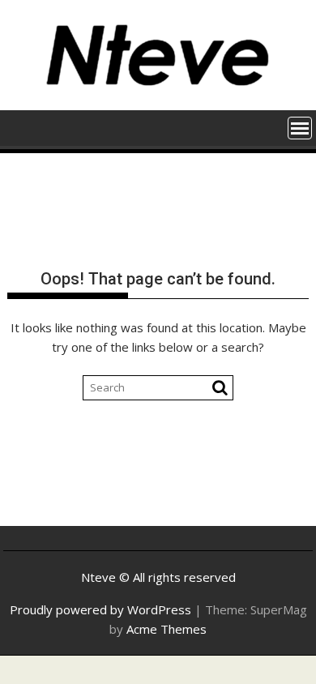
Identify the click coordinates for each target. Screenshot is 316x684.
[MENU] (300, 128)
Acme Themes (166, 629)
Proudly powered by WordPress (100, 609)
